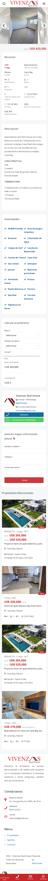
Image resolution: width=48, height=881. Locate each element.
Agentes (11, 840)
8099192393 (21, 403)
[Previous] (4, 25)
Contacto (11, 844)
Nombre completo (12, 446)
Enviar (24, 480)
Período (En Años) (12, 341)
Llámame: (24, 414)
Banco (7, 330)
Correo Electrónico (12, 467)
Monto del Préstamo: (11, 362)
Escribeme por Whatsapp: (24, 420)
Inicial (7, 352)
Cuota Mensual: (9, 378)
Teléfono (8, 457)
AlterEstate (37, 863)
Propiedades (13, 835)
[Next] (44, 25)
